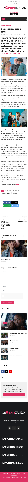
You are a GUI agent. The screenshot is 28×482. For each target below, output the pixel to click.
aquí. (17, 184)
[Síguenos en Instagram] (16, 3)
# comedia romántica (6, 193)
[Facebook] (3, 371)
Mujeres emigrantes (9, 326)
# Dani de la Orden (5, 195)
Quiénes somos (6, 477)
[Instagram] (10, 371)
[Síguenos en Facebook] (11, 3)
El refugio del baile (14, 348)
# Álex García (14, 193)
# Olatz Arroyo (8, 190)
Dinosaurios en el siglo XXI (16, 355)
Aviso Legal (23, 477)
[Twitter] (6, 371)
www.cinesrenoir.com (10, 54)
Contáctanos (19, 480)
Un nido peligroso (6, 259)
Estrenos (3, 25)
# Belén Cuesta (16, 190)
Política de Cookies (11, 480)
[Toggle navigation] (3, 19)
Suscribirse (14, 395)
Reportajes (8, 25)
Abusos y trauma (14, 340)
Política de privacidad (15, 477)
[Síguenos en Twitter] (14, 3)
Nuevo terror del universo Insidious (18, 333)
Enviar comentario (7, 302)
